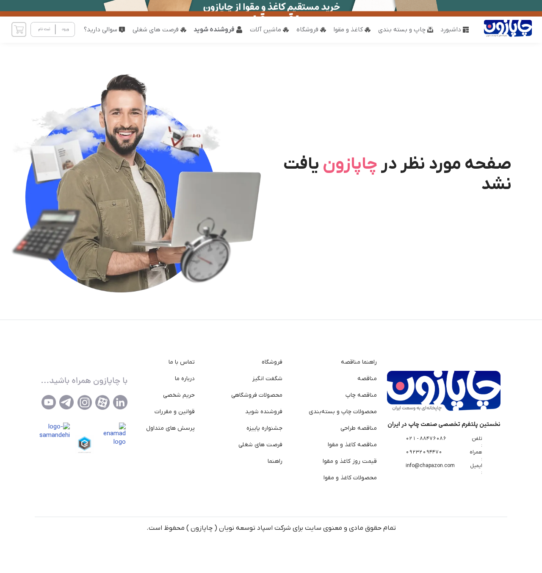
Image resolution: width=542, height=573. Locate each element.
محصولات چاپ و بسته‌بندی (343, 412)
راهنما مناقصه (359, 362)
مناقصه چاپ (361, 395)
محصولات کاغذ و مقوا (350, 478)
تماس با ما (182, 362)
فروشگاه (272, 362)
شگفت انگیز (267, 379)
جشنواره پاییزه (264, 428)
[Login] (52, 29)
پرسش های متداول (170, 428)
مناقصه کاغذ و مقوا (352, 445)
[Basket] (18, 29)
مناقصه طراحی (358, 428)
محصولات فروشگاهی (256, 395)
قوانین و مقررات (175, 412)
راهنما (275, 461)
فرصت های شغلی (260, 445)
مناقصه (367, 379)
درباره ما (185, 379)
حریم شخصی (179, 395)
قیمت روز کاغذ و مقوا (350, 461)
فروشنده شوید (263, 412)
